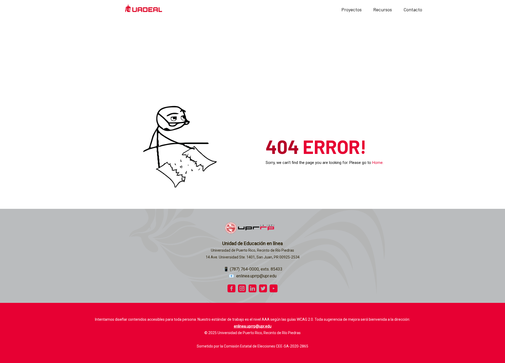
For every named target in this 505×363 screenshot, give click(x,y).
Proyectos (351, 9)
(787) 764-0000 (244, 269)
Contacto (412, 9)
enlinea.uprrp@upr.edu (256, 275)
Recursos (382, 9)
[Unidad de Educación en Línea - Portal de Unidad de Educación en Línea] (143, 10)
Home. (377, 162)
